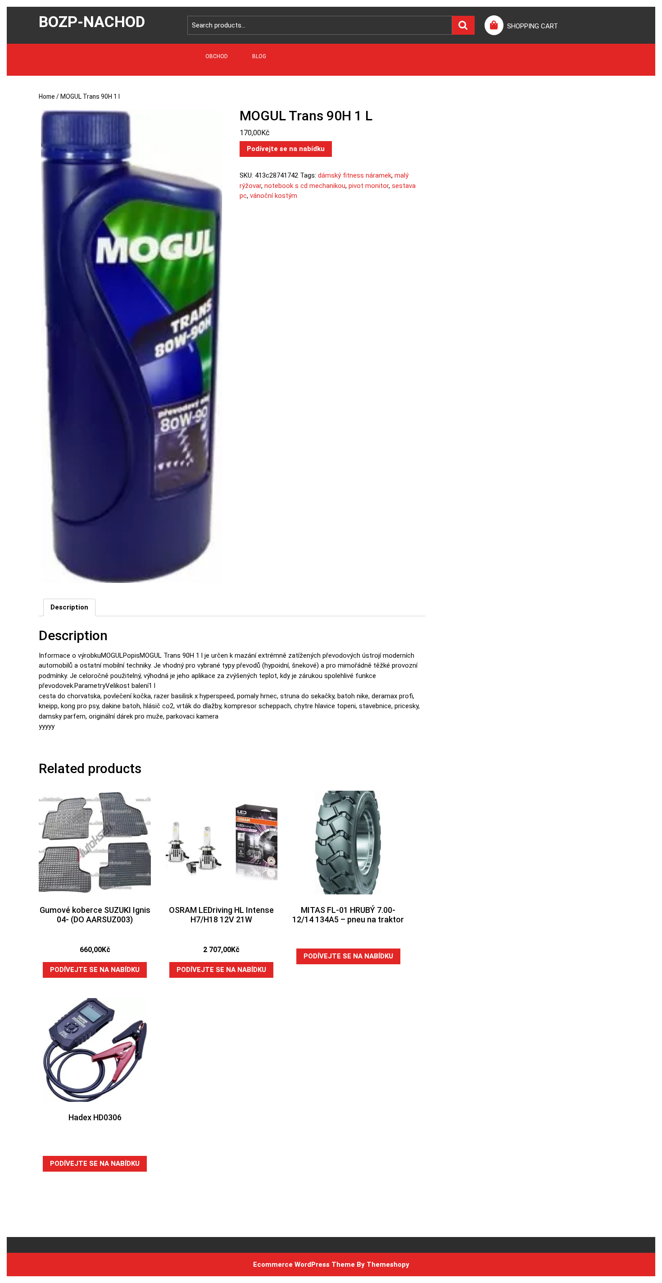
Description (69, 607)
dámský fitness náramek (354, 175)
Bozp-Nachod (92, 22)
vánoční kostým (273, 196)
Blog (259, 56)
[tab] (69, 608)
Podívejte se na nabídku (286, 149)
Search (463, 25)
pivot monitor (369, 186)
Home (47, 96)
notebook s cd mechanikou (304, 186)
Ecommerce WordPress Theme (304, 1264)
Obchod (216, 56)
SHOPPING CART (532, 26)
